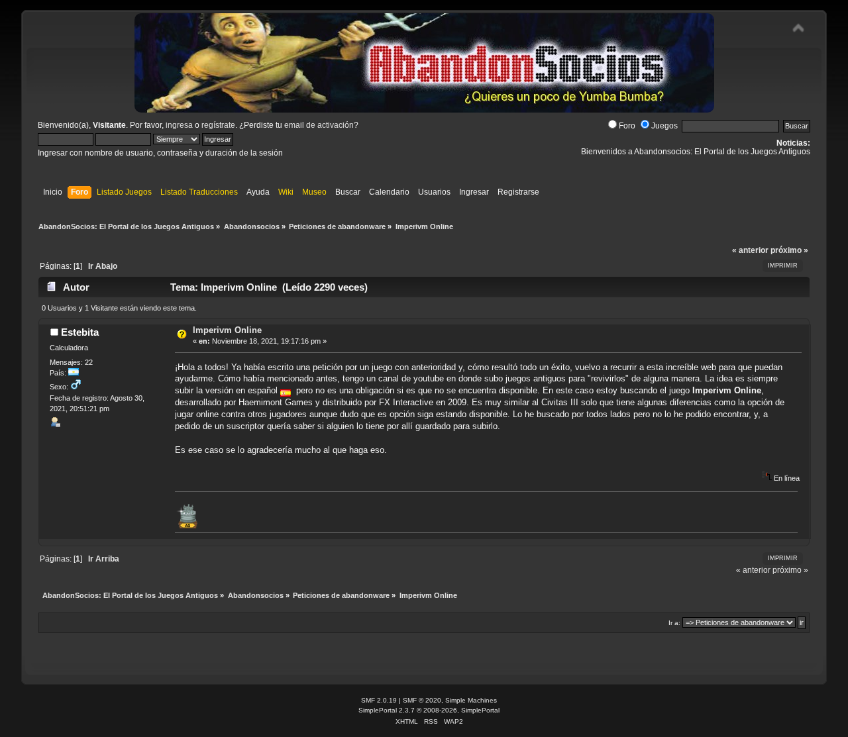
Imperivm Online (227, 330)
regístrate (218, 125)
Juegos (664, 126)
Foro (627, 126)
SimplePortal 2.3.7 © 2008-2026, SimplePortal (429, 710)
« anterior (750, 250)
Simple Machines (471, 700)
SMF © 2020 (422, 700)
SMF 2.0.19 (379, 700)
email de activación (319, 125)
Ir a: (674, 622)
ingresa (179, 125)
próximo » (789, 250)
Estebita (80, 332)
